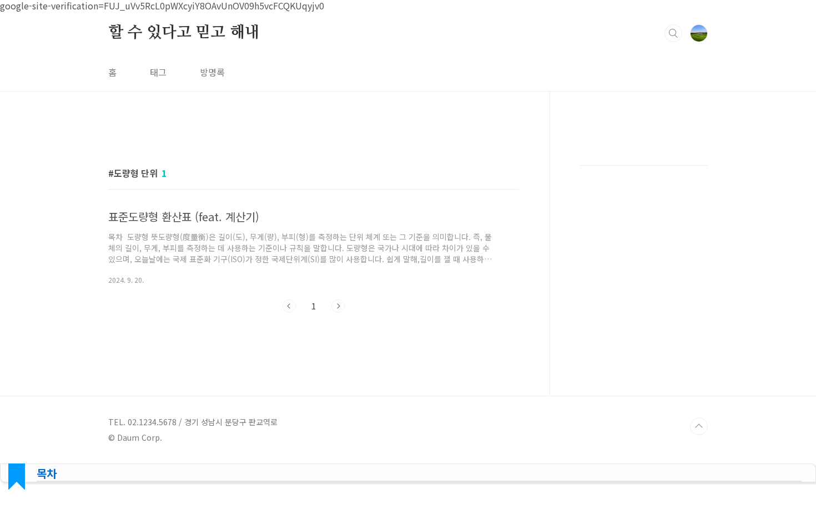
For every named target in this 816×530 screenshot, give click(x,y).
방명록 (212, 72)
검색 (673, 33)
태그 (158, 72)
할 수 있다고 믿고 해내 (183, 32)
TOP (699, 426)
